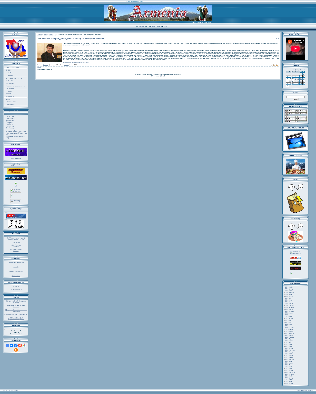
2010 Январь (289, 290)
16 (303, 79)
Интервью (9, 130)
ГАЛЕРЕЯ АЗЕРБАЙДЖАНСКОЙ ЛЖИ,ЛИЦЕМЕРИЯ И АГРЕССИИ (16, 132)
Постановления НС (16, 289)
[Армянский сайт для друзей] (295, 259)
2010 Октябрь (289, 307)
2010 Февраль (289, 292)
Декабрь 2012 (299, 70)
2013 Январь (289, 357)
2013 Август (289, 370)
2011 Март (288, 316)
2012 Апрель (289, 341)
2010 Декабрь (289, 311)
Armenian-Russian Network (15, 250)
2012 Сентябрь (290, 350)
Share (39, 67)
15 (301, 79)
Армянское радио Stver (16, 271)
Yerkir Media (16, 242)
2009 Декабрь (289, 289)
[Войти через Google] (24, 345)
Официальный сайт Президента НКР (16, 314)
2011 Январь (289, 313)
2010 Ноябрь (289, 309)
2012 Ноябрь (289, 353)
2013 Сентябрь (290, 372)
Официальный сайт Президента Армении (16, 301)
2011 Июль (288, 324)
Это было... (9, 128)
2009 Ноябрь (289, 287)
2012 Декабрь (289, 355)
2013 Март (288, 361)
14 (298, 79)
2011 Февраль (289, 315)
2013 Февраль (289, 359)
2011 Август (289, 326)
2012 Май (288, 342)
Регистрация (156, 26)
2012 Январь (289, 335)
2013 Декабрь (289, 378)
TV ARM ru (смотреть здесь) (16, 238)
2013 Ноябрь (289, 376)
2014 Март (288, 381)
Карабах (8, 124)
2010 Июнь (288, 300)
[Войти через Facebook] (16, 345)
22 (301, 81)
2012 (45, 34)
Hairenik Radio (16, 276)
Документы (9, 120)
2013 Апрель (289, 363)
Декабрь (50, 34)
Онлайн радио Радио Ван (16, 262)
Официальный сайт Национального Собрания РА (16, 310)
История (8, 126)
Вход (165, 26)
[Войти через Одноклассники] (16, 350)
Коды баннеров (16, 158)
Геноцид (8, 122)
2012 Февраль (289, 337)
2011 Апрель (289, 318)
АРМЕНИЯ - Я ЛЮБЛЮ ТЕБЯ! (15, 136)
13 (55, 34)
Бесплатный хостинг (303, 390)
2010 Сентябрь (290, 305)
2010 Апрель (289, 296)
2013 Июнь (288, 366)
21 (298, 81)
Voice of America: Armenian (16, 245)
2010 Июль (288, 302)
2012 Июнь (288, 344)
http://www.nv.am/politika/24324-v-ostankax (76, 62)
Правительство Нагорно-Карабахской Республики (16, 318)
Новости (8, 116)
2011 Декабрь (289, 333)
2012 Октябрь (289, 352)
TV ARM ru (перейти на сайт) (16, 239)
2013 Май (288, 365)
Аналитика (9, 118)
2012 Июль (288, 346)
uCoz (312, 390)
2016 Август (289, 383)
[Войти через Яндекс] (20, 345)
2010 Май (288, 298)
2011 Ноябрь (289, 331)
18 (290, 81)
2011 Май (288, 320)
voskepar (66, 65)
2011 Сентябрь (290, 328)
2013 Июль (288, 368)
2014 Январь (289, 379)
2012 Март (288, 339)
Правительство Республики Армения (16, 306)
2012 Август (289, 348)
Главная (141, 26)
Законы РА (16, 286)
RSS (209, 22)
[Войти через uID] (7, 345)
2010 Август (289, 303)
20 (295, 81)
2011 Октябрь (289, 329)
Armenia (15, 267)
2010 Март (288, 294)
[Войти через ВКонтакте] (11, 345)
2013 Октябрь (289, 374)
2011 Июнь (288, 322)
